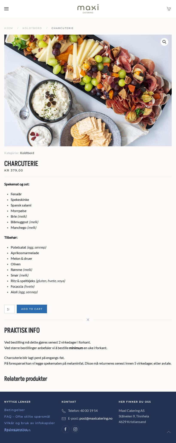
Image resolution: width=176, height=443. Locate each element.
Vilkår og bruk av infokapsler (29, 423)
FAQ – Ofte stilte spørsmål (27, 417)
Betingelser (14, 410)
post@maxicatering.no (95, 418)
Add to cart (31, 308)
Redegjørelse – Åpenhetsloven (17, 430)
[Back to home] (88, 8)
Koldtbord (27, 153)
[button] (6, 8)
